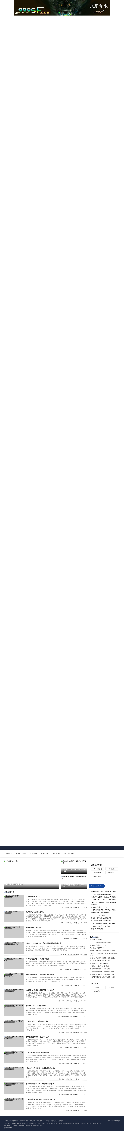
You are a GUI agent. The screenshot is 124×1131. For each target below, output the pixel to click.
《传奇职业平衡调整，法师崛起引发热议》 (104, 910)
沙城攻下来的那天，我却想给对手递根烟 (103, 897)
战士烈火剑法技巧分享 (98, 915)
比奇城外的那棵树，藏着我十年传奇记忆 (103, 923)
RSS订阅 (117, 1121)
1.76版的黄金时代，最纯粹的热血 (101, 920)
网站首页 (9, 853)
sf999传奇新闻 (21, 853)
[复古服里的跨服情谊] (31, 861)
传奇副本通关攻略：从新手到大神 (101, 918)
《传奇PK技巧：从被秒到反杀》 (101, 926)
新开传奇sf (44, 853)
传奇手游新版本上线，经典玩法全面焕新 (103, 891)
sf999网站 (97, 991)
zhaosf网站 (56, 853)
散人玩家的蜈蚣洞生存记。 (99, 907)
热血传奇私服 (69, 853)
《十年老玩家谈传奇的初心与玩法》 (102, 894)
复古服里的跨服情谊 (97, 929)
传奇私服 (34, 853)
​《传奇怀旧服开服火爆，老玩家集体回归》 (104, 900)
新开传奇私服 (111, 1121)
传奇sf (97, 987)
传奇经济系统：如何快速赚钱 (100, 912)
